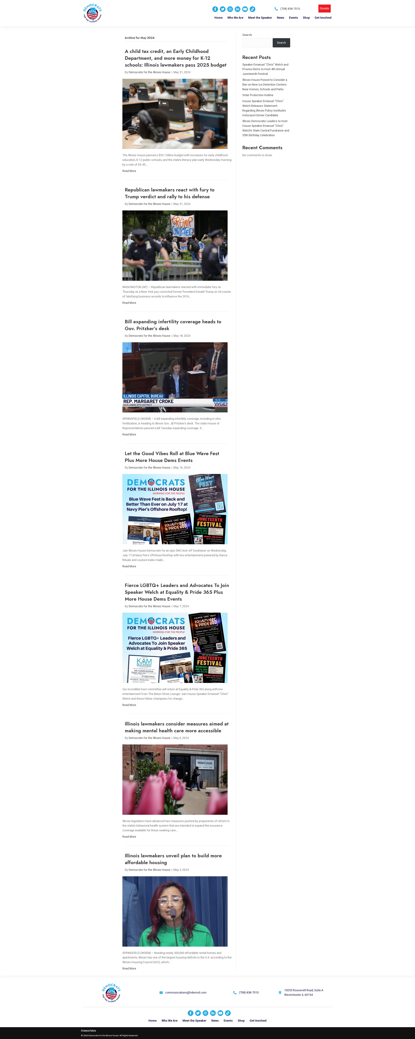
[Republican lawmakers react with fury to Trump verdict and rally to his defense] (175, 245)
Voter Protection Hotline (257, 95)
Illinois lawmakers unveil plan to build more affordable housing (173, 859)
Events (228, 1020)
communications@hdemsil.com (186, 992)
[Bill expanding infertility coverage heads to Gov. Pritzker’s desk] (175, 377)
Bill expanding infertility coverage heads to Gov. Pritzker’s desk (173, 325)
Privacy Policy (88, 1030)
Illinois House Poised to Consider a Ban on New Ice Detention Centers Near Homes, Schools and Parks (264, 84)
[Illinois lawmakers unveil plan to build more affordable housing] (175, 911)
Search (247, 35)
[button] (324, 9)
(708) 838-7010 (290, 8)
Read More (129, 171)
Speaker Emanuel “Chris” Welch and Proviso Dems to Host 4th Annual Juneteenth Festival (265, 69)
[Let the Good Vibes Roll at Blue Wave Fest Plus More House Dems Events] (175, 509)
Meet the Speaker (194, 1020)
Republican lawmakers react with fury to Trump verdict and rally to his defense (169, 193)
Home (152, 1020)
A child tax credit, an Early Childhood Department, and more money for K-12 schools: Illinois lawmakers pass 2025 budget (175, 58)
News (215, 1020)
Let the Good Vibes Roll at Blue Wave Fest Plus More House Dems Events (172, 457)
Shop (241, 1020)
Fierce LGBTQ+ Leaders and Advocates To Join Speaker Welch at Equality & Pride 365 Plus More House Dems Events (177, 592)
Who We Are (170, 1020)
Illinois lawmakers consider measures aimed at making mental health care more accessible (177, 727)
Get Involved (258, 1020)
